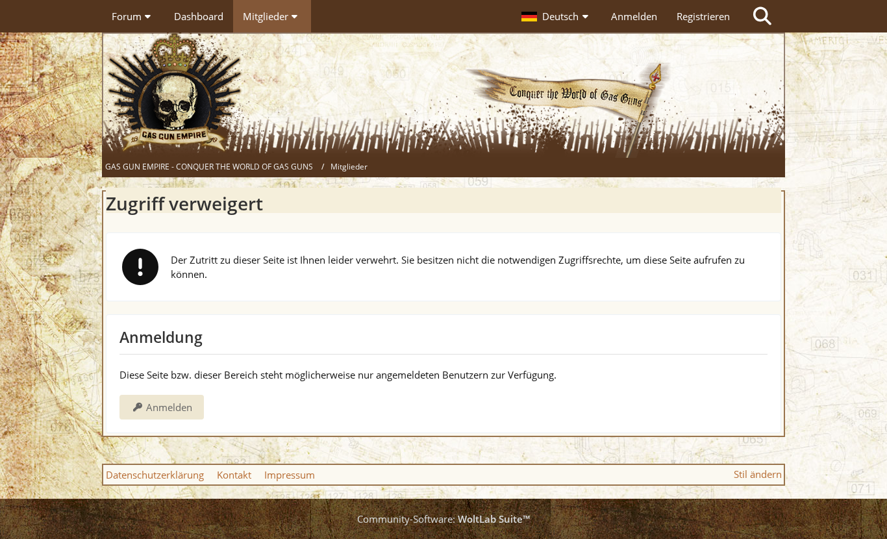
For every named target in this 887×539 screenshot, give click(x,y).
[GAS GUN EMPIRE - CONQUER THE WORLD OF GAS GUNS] (444, 95)
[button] (556, 16)
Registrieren (703, 16)
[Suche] (762, 16)
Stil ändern (758, 474)
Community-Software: (443, 518)
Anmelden (634, 16)
